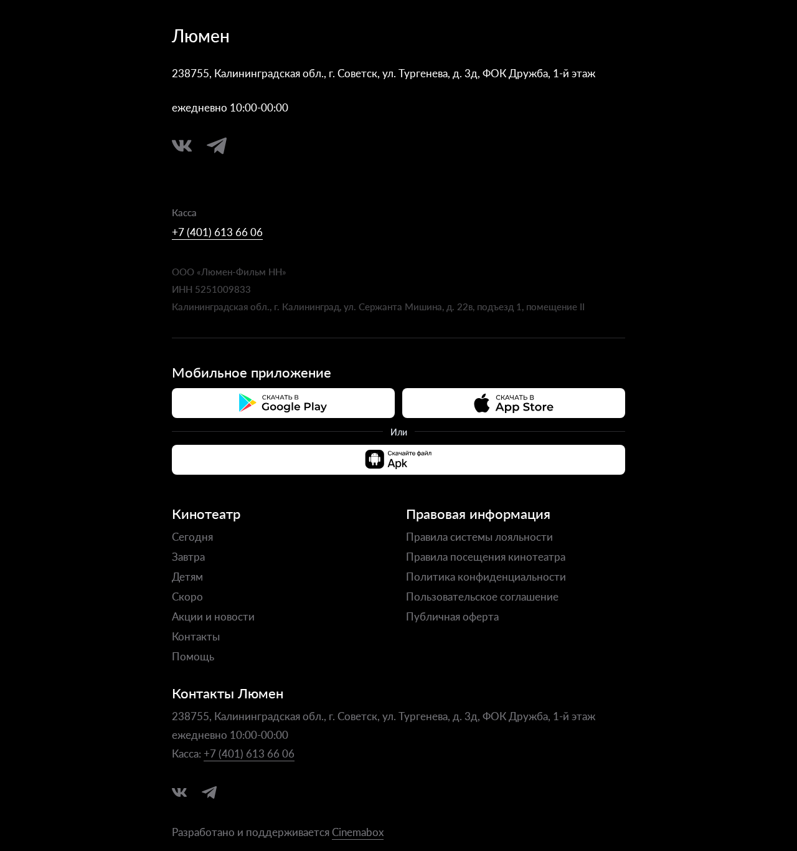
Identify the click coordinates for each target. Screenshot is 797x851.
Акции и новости (213, 616)
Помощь (193, 656)
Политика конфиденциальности (486, 576)
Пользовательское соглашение (482, 596)
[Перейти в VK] (182, 146)
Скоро (187, 596)
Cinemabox (358, 831)
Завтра (188, 556)
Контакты (196, 636)
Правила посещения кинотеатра (485, 556)
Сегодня (192, 536)
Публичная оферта (452, 616)
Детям (187, 576)
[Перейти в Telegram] (217, 146)
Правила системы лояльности (479, 536)
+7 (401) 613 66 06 (217, 231)
